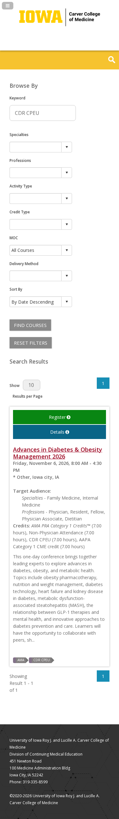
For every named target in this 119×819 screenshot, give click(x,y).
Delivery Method (24, 263)
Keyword (17, 97)
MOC (14, 237)
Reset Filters (30, 343)
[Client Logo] (59, 31)
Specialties (19, 134)
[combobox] (35, 147)
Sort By (16, 289)
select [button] (67, 147)
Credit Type (20, 211)
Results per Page (28, 396)
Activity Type (21, 185)
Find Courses (30, 325)
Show (15, 385)
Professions (20, 160)
